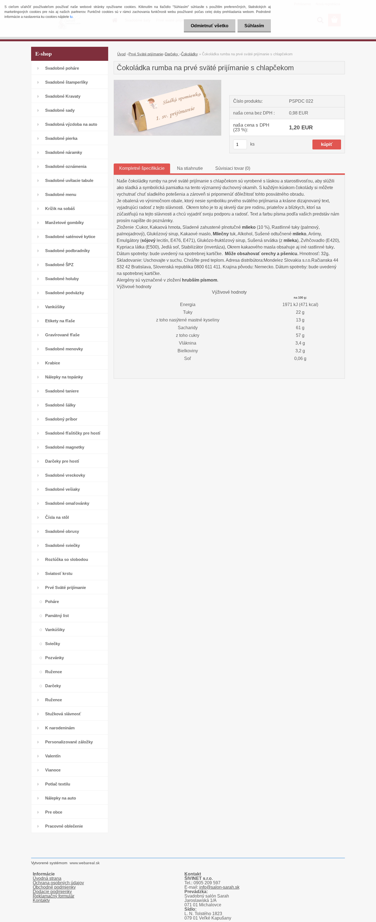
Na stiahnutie (190, 168)
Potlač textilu (57, 784)
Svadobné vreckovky (65, 475)
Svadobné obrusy (62, 531)
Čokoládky (189, 54)
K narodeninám (60, 727)
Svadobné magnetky (64, 447)
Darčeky (53, 685)
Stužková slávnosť (63, 713)
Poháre (52, 601)
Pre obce (53, 812)
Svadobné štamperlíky (66, 82)
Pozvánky (54, 657)
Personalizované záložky (69, 742)
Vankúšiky (55, 306)
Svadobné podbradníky (67, 250)
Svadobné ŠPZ (59, 264)
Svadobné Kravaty (62, 96)
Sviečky (52, 643)
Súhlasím (254, 25)
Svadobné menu (60, 194)
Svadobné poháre (62, 68)
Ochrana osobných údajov (58, 882)
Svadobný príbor (61, 419)
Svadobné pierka (61, 138)
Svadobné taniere (62, 391)
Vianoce (53, 770)
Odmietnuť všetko (209, 25)
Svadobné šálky (60, 405)
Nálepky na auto (60, 798)
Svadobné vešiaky (62, 489)
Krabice (52, 363)
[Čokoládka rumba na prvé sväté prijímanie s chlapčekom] (167, 82)
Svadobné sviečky (62, 545)
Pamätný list (57, 615)
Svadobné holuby (62, 278)
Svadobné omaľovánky (67, 503)
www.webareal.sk (85, 863)
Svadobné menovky (64, 349)
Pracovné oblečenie (64, 826)
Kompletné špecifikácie (142, 168)
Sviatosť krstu (58, 573)
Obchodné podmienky (54, 887)
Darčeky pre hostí (62, 461)
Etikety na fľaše (60, 320)
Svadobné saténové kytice (70, 236)
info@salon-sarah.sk (219, 887)
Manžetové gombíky (64, 222)
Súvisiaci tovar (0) (232, 168)
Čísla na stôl (57, 517)
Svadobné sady (60, 110)
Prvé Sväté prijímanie (65, 587)
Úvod (121, 54)
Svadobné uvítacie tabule (69, 180)
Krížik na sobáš (60, 208)
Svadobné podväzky (64, 292)
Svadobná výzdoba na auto (71, 124)
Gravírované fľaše (62, 334)
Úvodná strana (47, 878)
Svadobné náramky (63, 152)
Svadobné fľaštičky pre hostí (72, 433)
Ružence (53, 671)
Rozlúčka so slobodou (66, 559)
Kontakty (41, 900)
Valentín (53, 756)
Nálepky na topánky (64, 377)
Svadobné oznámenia (65, 166)
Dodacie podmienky (52, 891)
